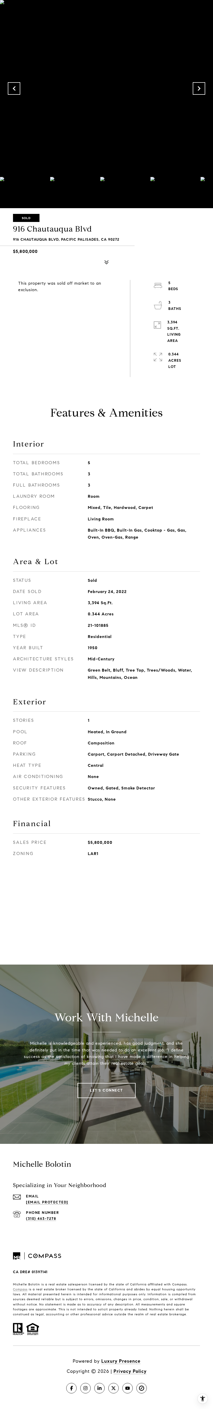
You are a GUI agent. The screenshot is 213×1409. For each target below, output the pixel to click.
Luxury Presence (121, 1361)
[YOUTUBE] (127, 1388)
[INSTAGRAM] (85, 1388)
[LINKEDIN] (99, 1388)
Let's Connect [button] (106, 1090)
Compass (20, 1289)
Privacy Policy (130, 1371)
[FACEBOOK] (71, 1388)
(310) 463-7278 (41, 1218)
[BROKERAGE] (141, 1388)
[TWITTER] (113, 1388)
